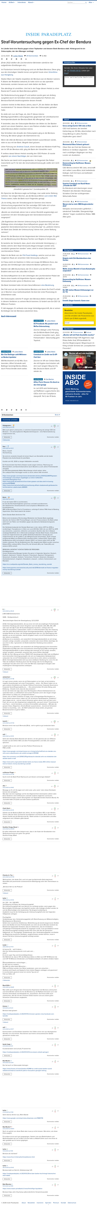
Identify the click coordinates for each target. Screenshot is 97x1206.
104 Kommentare (82, 286)
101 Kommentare (83, 296)
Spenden (48, 1203)
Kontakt (63, 1203)
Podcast (88, 332)
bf (73, 202)
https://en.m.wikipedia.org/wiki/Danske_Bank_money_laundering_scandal (27, 564)
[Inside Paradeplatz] (48, 36)
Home (4, 2)
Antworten (7, 437)
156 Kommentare (83, 264)
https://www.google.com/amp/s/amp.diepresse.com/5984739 (23, 1118)
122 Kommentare (82, 160)
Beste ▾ (57, 415)
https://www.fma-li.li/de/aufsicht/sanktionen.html (19, 1157)
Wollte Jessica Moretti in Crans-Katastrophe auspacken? (79, 270)
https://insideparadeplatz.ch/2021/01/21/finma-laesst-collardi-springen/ (26, 1052)
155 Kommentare (83, 254)
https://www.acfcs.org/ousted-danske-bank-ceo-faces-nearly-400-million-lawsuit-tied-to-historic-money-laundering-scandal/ (29, 763)
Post (66, 73)
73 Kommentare (78, 332)
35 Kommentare (82, 181)
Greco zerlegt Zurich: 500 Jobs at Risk (77, 126)
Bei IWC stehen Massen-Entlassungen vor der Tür (78, 291)
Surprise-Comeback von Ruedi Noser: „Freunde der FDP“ (76, 184)
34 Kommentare (32, 56)
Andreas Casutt (23, 147)
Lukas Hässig (18, 56)
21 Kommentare (82, 142)
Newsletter (31, 1203)
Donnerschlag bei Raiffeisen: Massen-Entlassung (77, 164)
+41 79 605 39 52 (74, 71)
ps (74, 254)
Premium (56, 1203)
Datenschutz (72, 1203)
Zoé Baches (50, 379)
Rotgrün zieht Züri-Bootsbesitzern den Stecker (77, 259)
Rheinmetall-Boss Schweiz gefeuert (76, 144)
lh (73, 123)
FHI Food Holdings (30, 255)
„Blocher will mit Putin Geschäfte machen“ (79, 335)
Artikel (11, 2)
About (30, 2)
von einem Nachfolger (17, 156)
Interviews (22, 2)
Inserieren (40, 1203)
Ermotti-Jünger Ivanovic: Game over (76, 300)
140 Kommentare (82, 202)
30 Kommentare (82, 123)
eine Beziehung (47, 285)
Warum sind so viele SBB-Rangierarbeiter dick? (78, 205)
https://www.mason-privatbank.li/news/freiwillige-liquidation (22, 1189)
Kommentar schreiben (10, 420)
